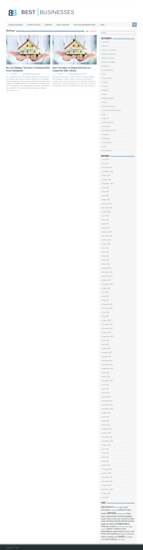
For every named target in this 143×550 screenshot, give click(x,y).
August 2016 (106, 413)
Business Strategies (108, 62)
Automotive (106, 42)
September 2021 (107, 284)
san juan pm (129, 534)
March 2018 (106, 377)
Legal (104, 114)
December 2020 (107, 304)
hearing (108, 519)
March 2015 (106, 465)
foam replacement (109, 516)
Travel (102, 24)
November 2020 (107, 308)
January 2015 (106, 473)
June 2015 (105, 453)
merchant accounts (122, 526)
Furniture (105, 82)
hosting (110, 521)
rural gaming (112, 534)
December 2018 (107, 360)
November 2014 (107, 481)
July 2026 (105, 159)
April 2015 (105, 461)
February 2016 (107, 429)
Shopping (105, 134)
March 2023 (106, 228)
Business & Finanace (109, 50)
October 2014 (106, 485)
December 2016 (107, 401)
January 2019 (106, 356)
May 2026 (105, 163)
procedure (106, 531)
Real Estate (14, 74)
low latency (111, 524)
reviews (127, 531)
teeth (122, 536)
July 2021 (105, 292)
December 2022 (107, 236)
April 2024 (105, 196)
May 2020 (105, 316)
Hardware (48, 24)
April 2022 (105, 260)
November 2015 (107, 437)
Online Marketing (107, 122)
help (132, 519)
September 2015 (107, 441)
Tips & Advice (106, 142)
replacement (117, 531)
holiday (103, 521)
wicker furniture (121, 539)
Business (105, 46)
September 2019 (107, 336)
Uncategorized (107, 150)
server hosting (107, 537)
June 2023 (105, 216)
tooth (126, 537)
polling (124, 529)
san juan (121, 534)
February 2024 (107, 204)
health (103, 519)
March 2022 (106, 264)
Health (104, 94)
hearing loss (125, 519)
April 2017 (105, 389)
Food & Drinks (107, 78)
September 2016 (107, 409)
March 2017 (106, 393)
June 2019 (105, 340)
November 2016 (107, 405)
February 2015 (107, 469)
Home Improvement (108, 106)
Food (104, 74)
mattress (105, 526)
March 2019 (106, 348)
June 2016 (105, 417)
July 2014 (105, 497)
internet (117, 521)
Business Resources (15, 24)
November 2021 (107, 276)
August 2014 (106, 493)
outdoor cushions (113, 529)
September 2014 (107, 489)
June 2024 (105, 187)
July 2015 (105, 449)
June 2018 (105, 372)
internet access (127, 521)
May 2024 (105, 191)
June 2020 (105, 312)
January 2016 (106, 433)
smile (116, 537)
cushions (121, 509)
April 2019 (105, 344)
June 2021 (105, 296)
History (104, 102)
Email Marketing (107, 70)
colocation (105, 510)
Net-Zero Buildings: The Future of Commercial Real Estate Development (28, 69)
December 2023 (107, 208)
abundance (107, 506)
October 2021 (106, 280)
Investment (25, 74)
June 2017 (105, 385)
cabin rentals (123, 507)
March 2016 (106, 425)
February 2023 (107, 232)
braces (116, 507)
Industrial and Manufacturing (85, 24)
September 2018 (107, 368)
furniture (121, 516)
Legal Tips (105, 118)
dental (111, 513)
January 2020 (106, 320)
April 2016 (105, 421)
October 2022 (106, 240)
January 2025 (106, 179)
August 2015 (106, 445)
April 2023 (105, 224)
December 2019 (107, 324)
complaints (113, 510)
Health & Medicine (63, 24)
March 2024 (106, 200)
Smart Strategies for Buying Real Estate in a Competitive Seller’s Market (72, 69)
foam (129, 513)
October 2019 (106, 332)
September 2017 (107, 381)
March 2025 (106, 175)
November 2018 (107, 364)
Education (105, 66)
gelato (128, 516)
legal (103, 524)
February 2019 (107, 352)
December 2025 (107, 167)
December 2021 (107, 272)
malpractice (122, 523)
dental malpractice (121, 513)
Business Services (33, 24)
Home (87, 31)
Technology (106, 138)
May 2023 (105, 220)
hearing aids (116, 519)
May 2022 (105, 256)
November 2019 (107, 328)
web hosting (111, 539)
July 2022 (105, 248)
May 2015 (105, 457)
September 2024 (107, 183)
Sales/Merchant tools (109, 130)
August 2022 (106, 244)
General (104, 86)
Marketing (31, 74)
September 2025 (107, 171)
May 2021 (105, 300)
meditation (113, 526)
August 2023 (106, 212)
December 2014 (107, 477)
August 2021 (106, 288)
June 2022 (105, 252)
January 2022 (106, 268)
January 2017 (106, 397)
